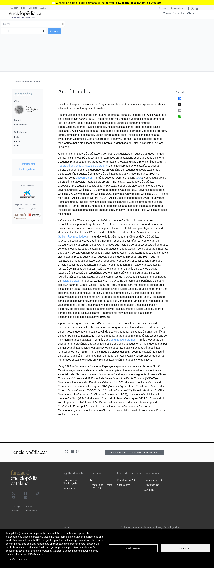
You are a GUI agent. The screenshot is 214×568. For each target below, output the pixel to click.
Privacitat (16, 510)
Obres (190, 13)
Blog (23, 8)
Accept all (185, 548)
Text (92, 480)
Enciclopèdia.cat (153, 480)
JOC (139, 177)
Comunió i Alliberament (122, 339)
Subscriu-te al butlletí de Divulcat (139, 2)
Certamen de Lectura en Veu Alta (101, 486)
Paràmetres (133, 548)
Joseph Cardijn (85, 177)
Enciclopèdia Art (126, 480)
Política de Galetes (19, 559)
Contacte (33, 8)
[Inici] (26, 13)
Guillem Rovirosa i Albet (72, 236)
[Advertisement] (160, 45)
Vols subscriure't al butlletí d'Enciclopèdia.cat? (134, 452)
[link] (27, 166)
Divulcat (163, 8)
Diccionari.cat (176, 8)
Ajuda (43, 8)
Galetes (29, 506)
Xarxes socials (31, 510)
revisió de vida (70, 280)
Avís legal (16, 506)
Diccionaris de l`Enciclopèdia (70, 482)
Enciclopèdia (69, 488)
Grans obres (123, 484)
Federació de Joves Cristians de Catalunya (83, 165)
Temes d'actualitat (174, 13)
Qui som (14, 8)
